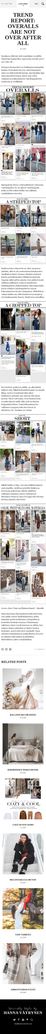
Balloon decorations (23, 715)
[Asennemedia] (31, 1019)
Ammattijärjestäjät (23, 990)
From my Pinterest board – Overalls (28, 608)
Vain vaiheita (23, 935)
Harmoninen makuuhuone (23, 770)
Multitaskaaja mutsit (23, 880)
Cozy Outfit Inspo (23, 825)
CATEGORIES (23, 4)
